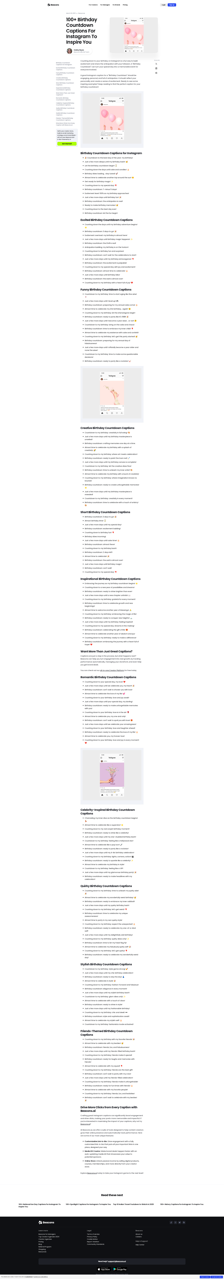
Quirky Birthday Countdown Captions (65, 109)
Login (163, 5)
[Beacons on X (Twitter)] (179, 1222)
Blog (40, 1244)
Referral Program (44, 1247)
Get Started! (67, 144)
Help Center (140, 1245)
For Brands (116, 5)
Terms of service (93, 1234)
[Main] (53, 5)
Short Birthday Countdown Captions (65, 84)
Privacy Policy (92, 1237)
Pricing (125, 5)
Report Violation (93, 1242)
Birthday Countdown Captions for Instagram (64, 64)
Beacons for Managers (46, 1234)
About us (139, 1234)
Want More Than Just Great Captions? (65, 94)
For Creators (93, 5)
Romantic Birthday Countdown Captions (63, 99)
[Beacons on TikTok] (171, 1222)
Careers (139, 1237)
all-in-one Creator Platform (112, 670)
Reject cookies (205, 1277)
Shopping (42, 1249)
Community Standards (95, 1244)
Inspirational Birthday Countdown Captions (63, 89)
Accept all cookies (217, 1277)
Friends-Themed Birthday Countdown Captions (64, 119)
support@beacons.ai (117, 1261)
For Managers (105, 5)
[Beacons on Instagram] (175, 1222)
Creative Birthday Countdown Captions (63, 79)
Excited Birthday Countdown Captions (65, 69)
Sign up (171, 5)
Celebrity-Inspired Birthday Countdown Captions (65, 104)
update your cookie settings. (41, 1277)
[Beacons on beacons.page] (183, 1222)
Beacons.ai (85, 1124)
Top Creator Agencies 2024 (48, 1237)
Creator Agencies (45, 1239)
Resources (42, 1252)
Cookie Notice (92, 1239)
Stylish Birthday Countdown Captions (65, 114)
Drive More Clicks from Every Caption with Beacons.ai (65, 124)
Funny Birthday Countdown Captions (65, 74)
